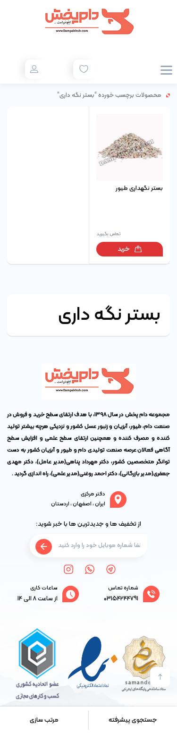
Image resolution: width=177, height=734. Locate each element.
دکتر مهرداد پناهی (88, 462)
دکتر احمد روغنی (98, 473)
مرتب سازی (44, 720)
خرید (124, 249)
